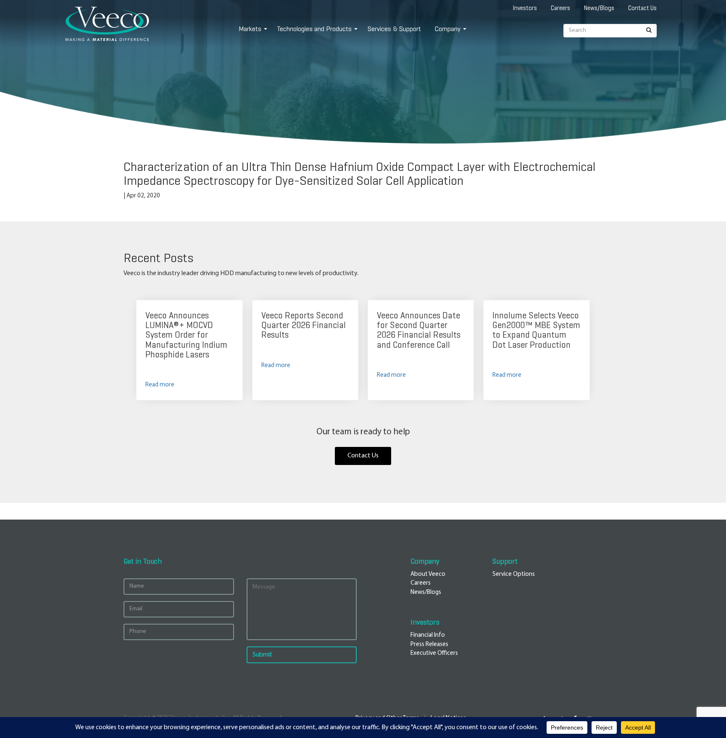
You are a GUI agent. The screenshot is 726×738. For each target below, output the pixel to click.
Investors (525, 8)
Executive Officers (434, 653)
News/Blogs (599, 8)
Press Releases (429, 644)
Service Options (513, 574)
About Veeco (427, 574)
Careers (560, 8)
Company (447, 29)
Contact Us (642, 8)
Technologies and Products (314, 29)
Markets (250, 29)
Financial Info (427, 635)
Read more (159, 385)
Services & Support (394, 29)
